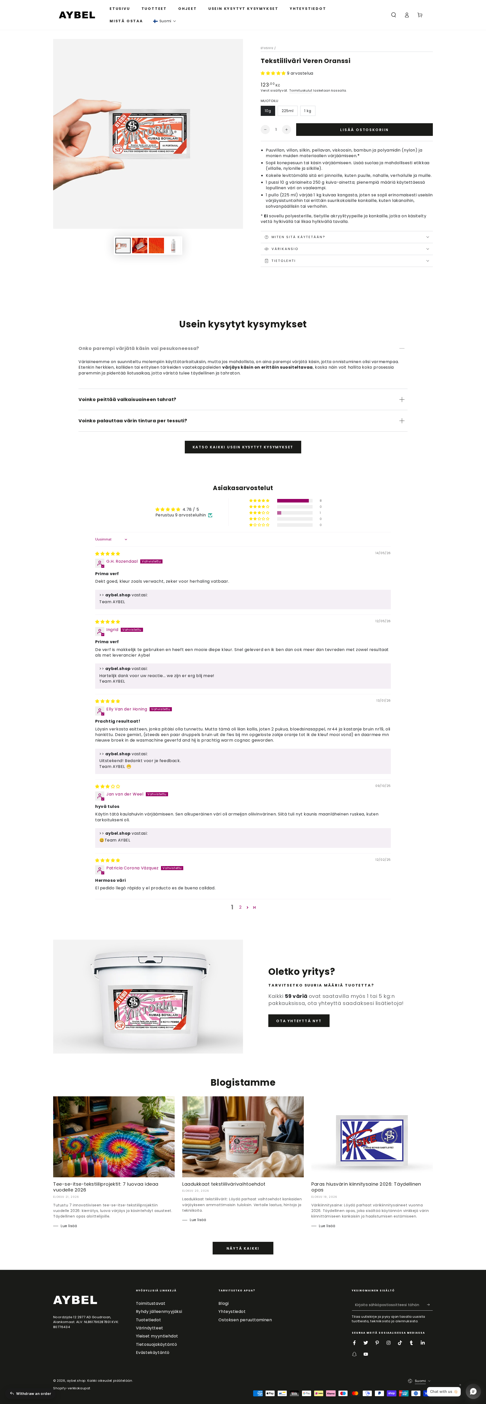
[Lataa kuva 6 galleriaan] (173, 245)
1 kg (307, 110)
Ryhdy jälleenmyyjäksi (159, 1311)
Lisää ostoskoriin (364, 129)
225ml (288, 110)
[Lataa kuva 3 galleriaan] (156, 245)
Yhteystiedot (232, 1311)
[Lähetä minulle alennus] (430, 1304)
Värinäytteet (149, 1328)
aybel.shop (76, 1380)
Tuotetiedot (148, 1320)
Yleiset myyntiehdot (157, 1336)
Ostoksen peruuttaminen (245, 1320)
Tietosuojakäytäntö (156, 1344)
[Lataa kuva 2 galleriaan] (139, 245)
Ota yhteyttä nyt (299, 1020)
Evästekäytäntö (153, 1352)
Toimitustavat (151, 1303)
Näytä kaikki (243, 1248)
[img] (107, 554)
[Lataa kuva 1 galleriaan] (123, 245)
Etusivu (267, 48)
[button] (165, 21)
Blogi (223, 1303)
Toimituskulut (300, 90)
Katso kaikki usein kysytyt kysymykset (243, 447)
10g (268, 110)
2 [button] (240, 907)
